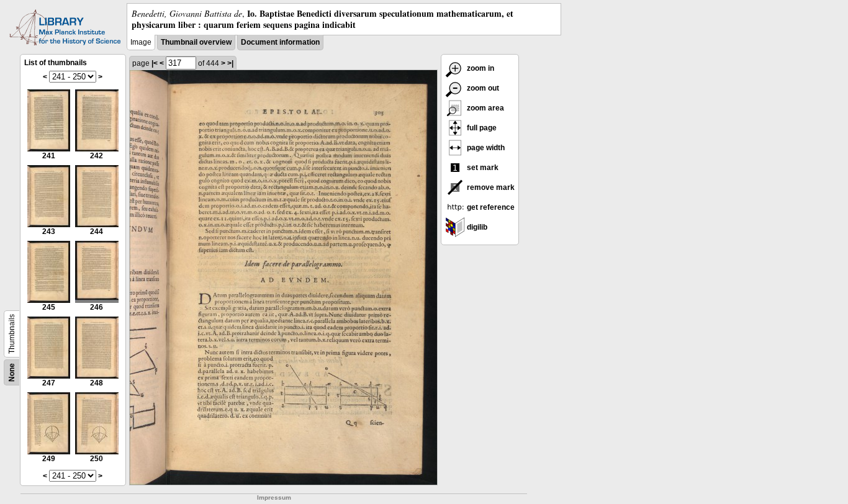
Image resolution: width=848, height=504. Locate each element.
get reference (490, 207)
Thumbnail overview (196, 42)
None (11, 372)
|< (154, 63)
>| (230, 63)
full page (481, 128)
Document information (280, 42)
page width (485, 147)
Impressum (274, 497)
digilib (476, 227)
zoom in (479, 68)
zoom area (484, 108)
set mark (481, 167)
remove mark (490, 187)
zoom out (482, 88)
